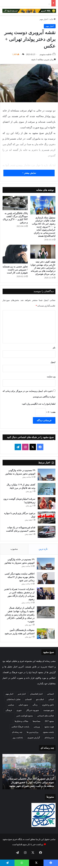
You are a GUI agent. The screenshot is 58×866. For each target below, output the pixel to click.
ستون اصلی (23, 705)
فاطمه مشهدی (45, 54)
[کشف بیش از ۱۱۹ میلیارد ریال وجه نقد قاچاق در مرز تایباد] (46, 489)
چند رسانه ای (17, 732)
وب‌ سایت (51, 376)
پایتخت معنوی (48, 732)
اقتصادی (28, 699)
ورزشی (37, 727)
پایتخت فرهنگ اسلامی (20, 727)
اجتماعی (50, 694)
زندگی (35, 705)
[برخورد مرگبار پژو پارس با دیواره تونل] (46, 518)
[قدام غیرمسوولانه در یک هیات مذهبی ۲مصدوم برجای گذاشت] (46, 532)
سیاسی (11, 705)
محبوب (14, 549)
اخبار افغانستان (36, 694)
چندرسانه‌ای (49, 737)
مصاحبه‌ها (36, 721)
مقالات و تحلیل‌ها (21, 721)
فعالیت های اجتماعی (45, 716)
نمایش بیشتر (30, 173)
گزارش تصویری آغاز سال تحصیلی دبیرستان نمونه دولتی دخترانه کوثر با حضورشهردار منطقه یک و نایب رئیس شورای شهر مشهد (31, 782)
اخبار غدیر (22, 694)
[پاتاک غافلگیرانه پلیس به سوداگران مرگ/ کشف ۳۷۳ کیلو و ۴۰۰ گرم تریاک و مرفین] (15, 203)
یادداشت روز (18, 737)
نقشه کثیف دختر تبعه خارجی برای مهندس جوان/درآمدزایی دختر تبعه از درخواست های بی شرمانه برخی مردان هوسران (42, 268)
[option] (29, 771)
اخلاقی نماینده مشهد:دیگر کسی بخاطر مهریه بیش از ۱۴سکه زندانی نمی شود (19, 577)
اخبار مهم (44, 19)
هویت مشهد (49, 727)
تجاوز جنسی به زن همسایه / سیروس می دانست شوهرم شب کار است (15, 269)
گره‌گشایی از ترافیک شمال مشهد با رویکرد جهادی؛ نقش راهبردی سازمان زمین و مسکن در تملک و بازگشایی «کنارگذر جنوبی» (19, 615)
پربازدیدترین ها (32, 732)
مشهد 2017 (49, 721)
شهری (19, 710)
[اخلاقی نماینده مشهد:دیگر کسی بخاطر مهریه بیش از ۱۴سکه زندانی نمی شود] (46, 578)
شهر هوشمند (48, 710)
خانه (51, 19)
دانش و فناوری (48, 705)
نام (54, 347)
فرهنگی (8, 710)
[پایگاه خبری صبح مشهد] (29, 11)
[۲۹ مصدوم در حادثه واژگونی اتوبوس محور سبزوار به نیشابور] (46, 475)
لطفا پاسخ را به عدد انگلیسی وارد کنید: (38, 404)
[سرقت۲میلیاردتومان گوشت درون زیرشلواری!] (46, 503)
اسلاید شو (40, 699)
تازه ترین (43, 549)
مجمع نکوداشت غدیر (24, 716)
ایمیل (53, 362)
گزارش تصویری (33, 737)
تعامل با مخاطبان (13, 699)
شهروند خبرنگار (32, 710)
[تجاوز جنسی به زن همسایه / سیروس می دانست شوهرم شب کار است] (15, 254)
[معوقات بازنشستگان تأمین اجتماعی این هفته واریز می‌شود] (46, 633)
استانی (51, 699)
